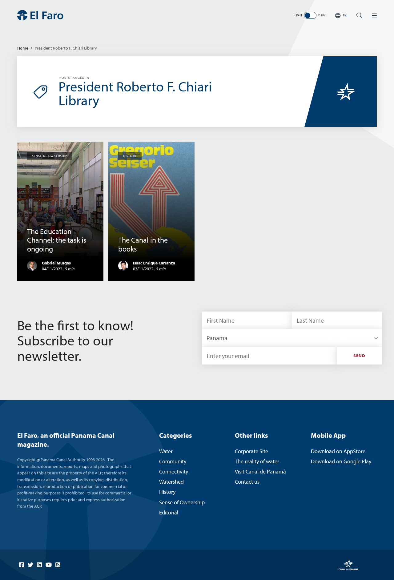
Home (22, 48)
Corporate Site (251, 451)
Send (359, 355)
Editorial (168, 512)
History (167, 491)
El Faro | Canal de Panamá (40, 15)
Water (166, 451)
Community (172, 461)
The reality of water (257, 461)
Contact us (247, 481)
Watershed (171, 481)
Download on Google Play (341, 461)
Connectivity (173, 471)
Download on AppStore (338, 451)
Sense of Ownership (182, 502)
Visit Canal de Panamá (260, 471)
